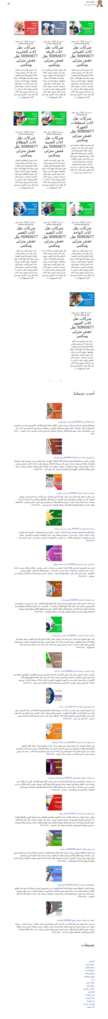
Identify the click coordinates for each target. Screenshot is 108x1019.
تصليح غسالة (89, 974)
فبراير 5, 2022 (57, 41)
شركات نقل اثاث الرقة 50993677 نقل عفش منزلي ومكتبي (54, 56)
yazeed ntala (81, 43)
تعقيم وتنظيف (89, 977)
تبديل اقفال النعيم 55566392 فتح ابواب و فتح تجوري (76, 422)
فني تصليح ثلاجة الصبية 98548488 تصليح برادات (77, 600)
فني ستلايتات (89, 995)
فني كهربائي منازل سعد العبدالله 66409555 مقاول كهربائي (73, 457)
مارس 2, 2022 (85, 41)
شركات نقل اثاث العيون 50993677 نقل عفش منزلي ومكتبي (82, 327)
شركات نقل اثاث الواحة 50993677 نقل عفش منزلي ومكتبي (82, 236)
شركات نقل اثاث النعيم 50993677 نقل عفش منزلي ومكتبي (54, 236)
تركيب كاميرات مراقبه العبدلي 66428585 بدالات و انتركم (74, 671)
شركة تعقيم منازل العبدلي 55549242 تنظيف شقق (76, 813)
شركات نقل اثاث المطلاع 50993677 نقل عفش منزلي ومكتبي (26, 146)
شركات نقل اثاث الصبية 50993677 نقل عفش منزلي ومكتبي (54, 146)
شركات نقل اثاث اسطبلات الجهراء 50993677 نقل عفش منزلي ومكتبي (82, 129)
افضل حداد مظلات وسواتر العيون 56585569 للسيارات (75, 920)
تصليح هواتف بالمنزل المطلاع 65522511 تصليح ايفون (75, 885)
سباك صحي (90, 983)
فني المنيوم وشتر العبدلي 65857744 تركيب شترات (76, 707)
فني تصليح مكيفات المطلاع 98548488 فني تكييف (77, 849)
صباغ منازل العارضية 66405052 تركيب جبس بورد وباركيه (74, 529)
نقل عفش (74, 41)
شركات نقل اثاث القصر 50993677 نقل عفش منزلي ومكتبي (26, 236)
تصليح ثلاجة (90, 970)
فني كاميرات (89, 998)
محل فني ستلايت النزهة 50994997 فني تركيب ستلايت (75, 493)
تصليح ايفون (89, 964)
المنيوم (91, 961)
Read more (38, 469)
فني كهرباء (90, 1001)
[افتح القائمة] (8, 4)
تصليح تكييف (89, 967)
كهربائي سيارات (88, 1004)
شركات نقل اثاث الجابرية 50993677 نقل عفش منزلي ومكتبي (26, 56)
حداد (92, 980)
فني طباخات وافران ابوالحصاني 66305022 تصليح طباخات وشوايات (71, 778)
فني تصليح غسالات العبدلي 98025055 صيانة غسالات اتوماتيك (73, 742)
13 (50, 381)
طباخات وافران (88, 989)
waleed (81, 114)
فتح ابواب (90, 992)
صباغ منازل (90, 986)
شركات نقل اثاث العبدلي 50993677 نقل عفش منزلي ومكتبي (82, 56)
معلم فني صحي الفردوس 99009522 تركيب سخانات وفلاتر (73, 564)
